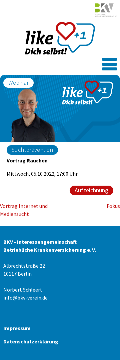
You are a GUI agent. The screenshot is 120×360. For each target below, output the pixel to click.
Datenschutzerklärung (30, 341)
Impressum (17, 328)
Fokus (113, 206)
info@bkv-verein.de (25, 297)
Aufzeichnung (91, 190)
